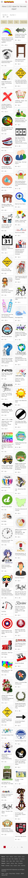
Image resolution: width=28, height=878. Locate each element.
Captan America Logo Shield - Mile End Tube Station (7, 632)
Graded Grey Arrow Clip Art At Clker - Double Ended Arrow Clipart (20, 36)
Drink (19, 865)
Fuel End (4, 611)
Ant (7, 858)
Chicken (23, 858)
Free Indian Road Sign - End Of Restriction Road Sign (21, 423)
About (2, 873)
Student (8, 863)
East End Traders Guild (20, 740)
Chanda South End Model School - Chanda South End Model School (7, 830)
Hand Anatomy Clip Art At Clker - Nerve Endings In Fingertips (21, 278)
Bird (12, 858)
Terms (6, 873)
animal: (3, 858)
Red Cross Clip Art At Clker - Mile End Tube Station (20, 631)
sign (16, 22)
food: (3, 865)
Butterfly (16, 858)
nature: (3, 856)
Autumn (11, 856)
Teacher (12, 863)
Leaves (15, 856)
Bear (10, 858)
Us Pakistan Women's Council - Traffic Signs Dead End (7, 720)
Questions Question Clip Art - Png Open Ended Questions (7, 129)
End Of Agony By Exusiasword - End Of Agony (20, 814)
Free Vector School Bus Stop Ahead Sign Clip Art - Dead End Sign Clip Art (21, 82)
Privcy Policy (12, 873)
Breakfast (7, 865)
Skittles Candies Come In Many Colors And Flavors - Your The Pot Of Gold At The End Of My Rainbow (20, 466)
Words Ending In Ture (7, 147)
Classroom (20, 863)
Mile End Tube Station (7, 187)
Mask (7, 861)
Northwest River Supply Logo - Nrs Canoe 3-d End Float (7, 374)
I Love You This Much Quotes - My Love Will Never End (7, 395)
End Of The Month (19, 663)
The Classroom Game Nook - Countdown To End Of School (20, 645)
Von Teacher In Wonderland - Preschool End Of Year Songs (7, 291)
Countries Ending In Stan (7, 735)
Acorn (7, 856)
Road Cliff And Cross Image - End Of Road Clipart (7, 83)
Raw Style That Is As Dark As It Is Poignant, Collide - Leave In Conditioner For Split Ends (20, 609)
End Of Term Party (6, 487)
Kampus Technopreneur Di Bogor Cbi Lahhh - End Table (7, 796)
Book (16, 863)
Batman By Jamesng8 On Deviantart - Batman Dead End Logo (7, 411)
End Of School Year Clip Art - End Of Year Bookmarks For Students (7, 316)
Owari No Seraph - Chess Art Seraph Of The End (6, 567)
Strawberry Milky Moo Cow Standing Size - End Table (7, 206)
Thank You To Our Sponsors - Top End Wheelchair (19, 380)
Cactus (19, 856)
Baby (11, 861)
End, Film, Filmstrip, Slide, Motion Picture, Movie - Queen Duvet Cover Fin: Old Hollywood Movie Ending (21, 140)
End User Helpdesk (19, 577)
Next (22, 847)
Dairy (11, 865)
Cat (19, 858)
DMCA (22, 873)
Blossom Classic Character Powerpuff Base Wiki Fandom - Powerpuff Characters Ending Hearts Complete (7, 591)
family (17, 861)
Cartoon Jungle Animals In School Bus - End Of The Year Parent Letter (7, 467)
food (10, 22)
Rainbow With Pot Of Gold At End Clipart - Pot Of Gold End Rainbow (21, 120)
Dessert (15, 865)
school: (3, 863)
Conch (23, 856)
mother (21, 861)
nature (3, 22)
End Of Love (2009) (19, 232)
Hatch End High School (20, 836)
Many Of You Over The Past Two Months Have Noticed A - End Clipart (20, 593)
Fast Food (23, 865)
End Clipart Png (19, 317)
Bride (14, 861)
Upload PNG (4, 875)
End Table (4, 521)
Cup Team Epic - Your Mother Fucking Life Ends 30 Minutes (7, 226)
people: (3, 861)
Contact (18, 873)
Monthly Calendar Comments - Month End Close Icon (7, 248)
